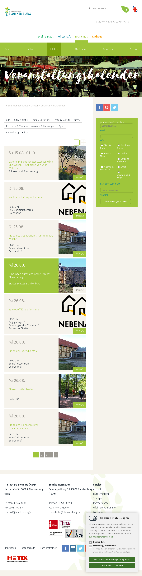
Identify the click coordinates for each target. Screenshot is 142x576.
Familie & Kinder (41, 120)
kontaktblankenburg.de (18, 512)
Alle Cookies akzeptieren (111, 565)
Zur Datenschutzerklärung (101, 537)
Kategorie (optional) (110, 183)
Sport (62, 126)
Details (79, 177)
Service (134, 49)
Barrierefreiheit (48, 547)
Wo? (102, 140)
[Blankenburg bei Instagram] (73, 547)
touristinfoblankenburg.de (65, 512)
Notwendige (99, 542)
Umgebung (80, 49)
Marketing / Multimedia (104, 545)
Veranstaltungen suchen (115, 201)
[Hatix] (16, 557)
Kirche (77, 120)
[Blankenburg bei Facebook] (66, 547)
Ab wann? (104, 195)
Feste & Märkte (62, 120)
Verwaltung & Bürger (17, 132)
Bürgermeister (101, 493)
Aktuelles (98, 489)
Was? (102, 130)
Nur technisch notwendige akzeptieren (112, 559)
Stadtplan (98, 498)
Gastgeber (108, 49)
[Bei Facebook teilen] (99, 109)
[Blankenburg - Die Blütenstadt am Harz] (17, 16)
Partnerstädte (101, 503)
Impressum (10, 547)
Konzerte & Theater (17, 126)
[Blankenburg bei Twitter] (81, 547)
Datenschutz (28, 547)
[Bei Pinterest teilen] (107, 109)
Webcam (98, 512)
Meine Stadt (45, 36)
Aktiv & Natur (21, 120)
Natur (30, 49)
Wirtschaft (64, 36)
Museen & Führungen (43, 126)
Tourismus (81, 36)
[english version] (135, 9)
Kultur (7, 49)
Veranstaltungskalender (53, 105)
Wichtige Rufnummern (105, 507)
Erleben (54, 49)
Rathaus (97, 36)
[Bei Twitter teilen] (114, 109)
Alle (8, 120)
